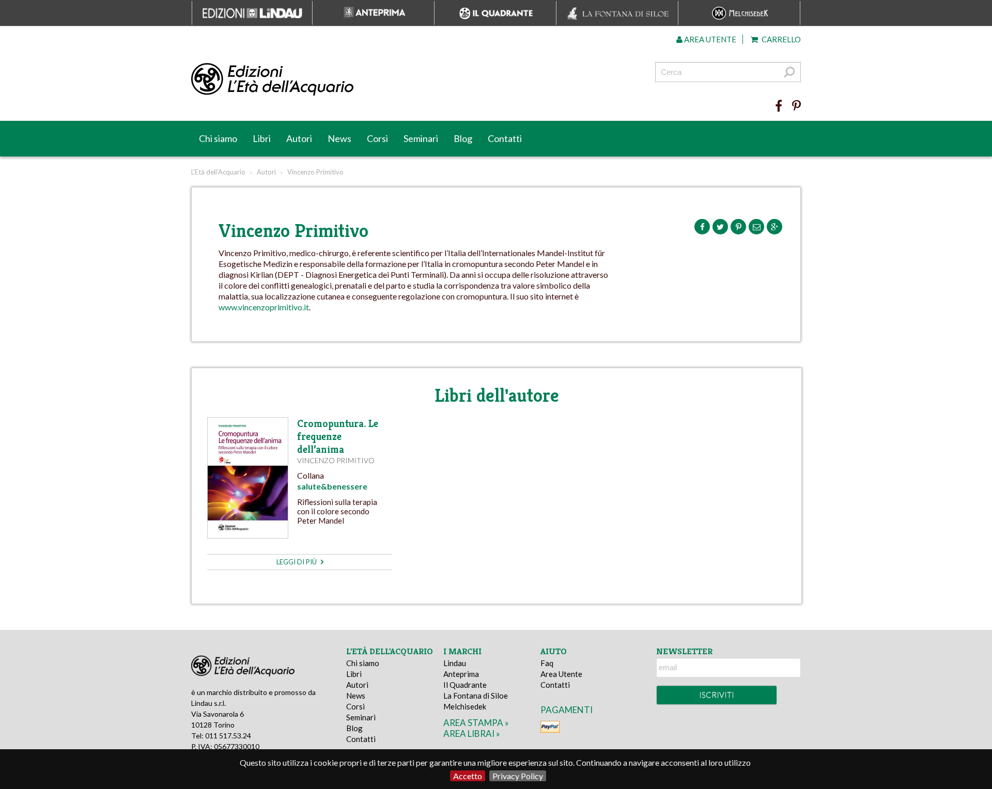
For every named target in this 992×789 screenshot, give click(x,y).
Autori (299, 138)
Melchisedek (464, 706)
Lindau (454, 663)
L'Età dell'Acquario (218, 172)
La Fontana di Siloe (475, 695)
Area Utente (561, 673)
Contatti (505, 138)
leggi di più (297, 562)
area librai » (471, 733)
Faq (546, 663)
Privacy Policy (517, 776)
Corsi (377, 138)
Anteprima (461, 673)
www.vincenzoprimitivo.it (264, 307)
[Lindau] (390, 79)
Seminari (421, 138)
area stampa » (476, 722)
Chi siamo (218, 138)
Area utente (709, 39)
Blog (463, 138)
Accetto (467, 776)
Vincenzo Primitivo (336, 460)
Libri (262, 138)
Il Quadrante (465, 684)
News (339, 138)
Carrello (780, 39)
